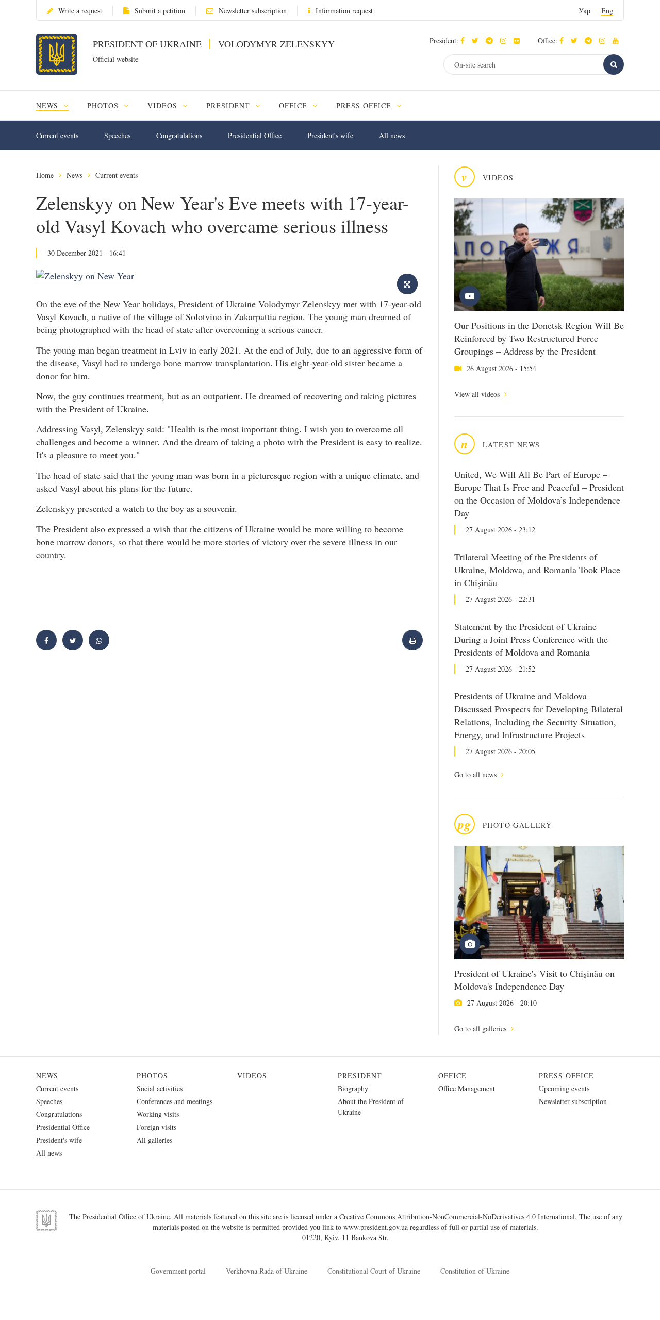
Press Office (566, 1075)
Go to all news (476, 774)
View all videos (478, 394)
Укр (584, 10)
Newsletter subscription (253, 10)
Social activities (160, 1088)
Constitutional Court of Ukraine (373, 1271)
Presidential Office (255, 135)
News (74, 175)
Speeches (117, 135)
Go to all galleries (481, 1028)
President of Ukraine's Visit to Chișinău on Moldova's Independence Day (534, 979)
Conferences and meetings (174, 1101)
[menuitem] (57, 105)
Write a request (80, 10)
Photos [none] (104, 105)
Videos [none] (163, 105)
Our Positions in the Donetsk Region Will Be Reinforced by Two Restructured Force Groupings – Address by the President (539, 338)
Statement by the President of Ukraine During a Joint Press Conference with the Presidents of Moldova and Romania (531, 639)
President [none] (229, 105)
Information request (344, 10)
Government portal (178, 1271)
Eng (607, 10)
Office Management (466, 1088)
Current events (57, 135)
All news (392, 135)
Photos (152, 1075)
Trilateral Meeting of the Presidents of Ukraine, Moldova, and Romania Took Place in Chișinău (537, 569)
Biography (353, 1088)
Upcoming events (564, 1088)
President (360, 1075)
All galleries (154, 1140)
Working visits (158, 1114)
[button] (478, 40)
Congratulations (179, 135)
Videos (252, 1075)
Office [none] (294, 105)
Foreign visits (156, 1127)
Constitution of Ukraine (474, 1271)
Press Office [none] (365, 105)
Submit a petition (160, 10)
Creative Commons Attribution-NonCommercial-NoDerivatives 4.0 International (457, 1217)
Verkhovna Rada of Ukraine (266, 1271)
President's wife (330, 135)
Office (452, 1075)
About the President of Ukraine (371, 1106)
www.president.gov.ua (376, 1227)
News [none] (48, 105)
